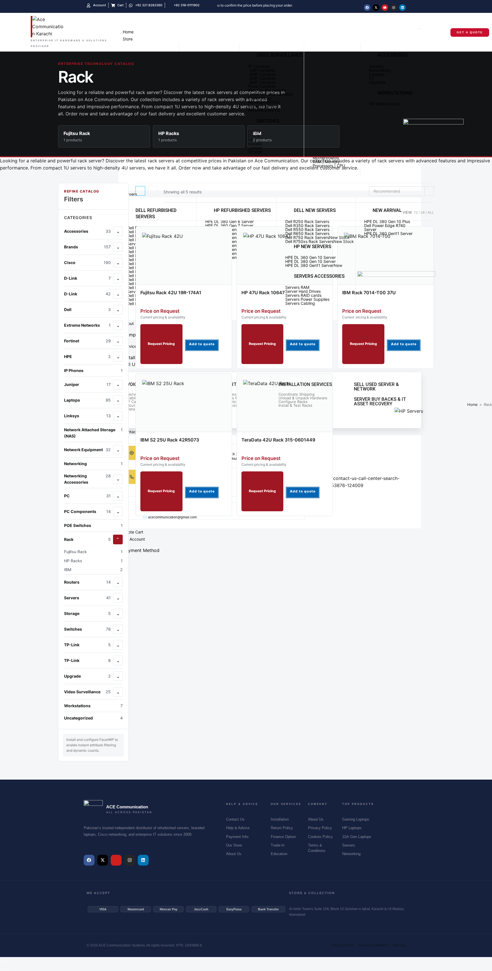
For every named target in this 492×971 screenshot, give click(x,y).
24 (423, 212)
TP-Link (87, 644)
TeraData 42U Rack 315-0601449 (278, 440)
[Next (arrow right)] (7, 969)
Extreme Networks (87, 325)
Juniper (87, 384)
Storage (87, 613)
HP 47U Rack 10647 (263, 292)
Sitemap (399, 945)
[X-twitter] (376, 7)
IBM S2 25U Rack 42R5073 (169, 440)
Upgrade (87, 676)
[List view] (153, 191)
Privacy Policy (343, 945)
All (431, 212)
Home (128, 31)
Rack (87, 539)
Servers (87, 597)
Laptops (87, 400)
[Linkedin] (402, 7)
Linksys (87, 415)
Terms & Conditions (373, 945)
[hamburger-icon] (419, 28)
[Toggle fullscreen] (7, 962)
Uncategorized (93, 717)
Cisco (87, 262)
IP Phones (93, 370)
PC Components (87, 511)
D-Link (87, 278)
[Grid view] (140, 191)
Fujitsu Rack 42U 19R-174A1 (170, 292)
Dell (87, 309)
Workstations (93, 705)
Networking (93, 463)
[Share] (13, 962)
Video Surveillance (87, 691)
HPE (87, 356)
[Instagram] (393, 7)
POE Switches (93, 525)
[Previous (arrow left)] (2, 969)
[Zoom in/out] (2, 962)
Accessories (87, 231)
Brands (87, 246)
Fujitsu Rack (93, 551)
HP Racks (93, 560)
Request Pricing (161, 344)
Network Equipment (87, 449)
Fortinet (87, 340)
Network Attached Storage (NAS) (93, 432)
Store (128, 38)
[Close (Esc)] (18, 962)
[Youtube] (385, 7)
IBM (93, 569)
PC (87, 495)
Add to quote (202, 344)
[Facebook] (367, 7)
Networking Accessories (87, 478)
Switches (87, 629)
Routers (87, 582)
